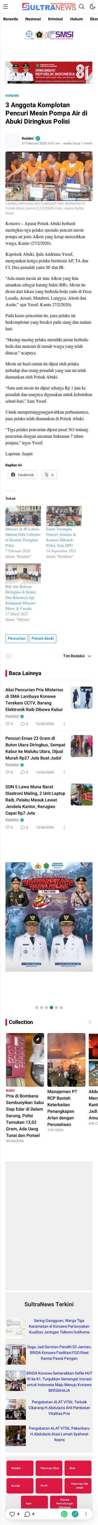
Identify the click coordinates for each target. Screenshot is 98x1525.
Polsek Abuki (43, 638)
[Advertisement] (49, 1228)
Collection (21, 1022)
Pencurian (17, 638)
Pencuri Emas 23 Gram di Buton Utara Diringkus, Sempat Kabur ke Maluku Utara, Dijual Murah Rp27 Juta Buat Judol (35, 748)
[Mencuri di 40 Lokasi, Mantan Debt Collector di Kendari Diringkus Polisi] (23, 516)
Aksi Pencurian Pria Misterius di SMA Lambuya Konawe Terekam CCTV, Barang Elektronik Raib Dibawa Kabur (34, 700)
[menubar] (5, 6)
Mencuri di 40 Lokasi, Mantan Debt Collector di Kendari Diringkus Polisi (23, 537)
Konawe (12, 95)
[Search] (81, 6)
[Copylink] (75, 1514)
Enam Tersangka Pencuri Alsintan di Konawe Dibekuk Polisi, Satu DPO (61, 537)
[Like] (12, 1514)
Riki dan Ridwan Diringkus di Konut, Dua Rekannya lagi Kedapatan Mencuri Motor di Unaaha (20, 597)
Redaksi (27, 138)
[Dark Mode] (92, 6)
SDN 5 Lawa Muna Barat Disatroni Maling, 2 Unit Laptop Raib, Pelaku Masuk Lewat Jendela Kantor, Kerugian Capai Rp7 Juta (35, 800)
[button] (36, 1007)
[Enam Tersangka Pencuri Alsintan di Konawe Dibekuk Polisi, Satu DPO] (64, 516)
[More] (64, 724)
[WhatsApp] (64, 1514)
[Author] (12, 140)
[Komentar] (27, 1514)
